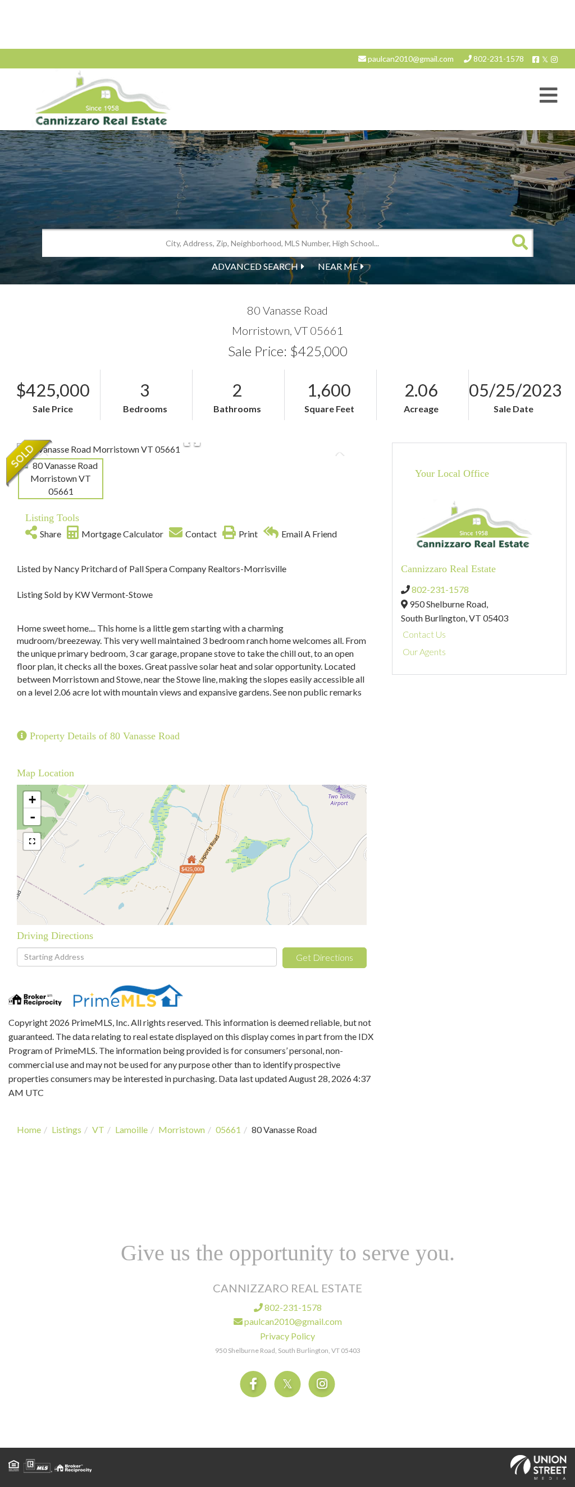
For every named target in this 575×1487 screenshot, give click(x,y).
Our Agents (424, 651)
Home (29, 1129)
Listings (66, 1129)
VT (98, 1129)
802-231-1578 (498, 58)
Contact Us (424, 634)
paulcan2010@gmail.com (410, 58)
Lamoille (131, 1129)
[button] (519, 243)
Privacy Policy (287, 1336)
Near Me (338, 266)
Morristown (181, 1129)
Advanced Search (255, 266)
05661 (228, 1129)
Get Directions (324, 957)
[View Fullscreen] (32, 841)
